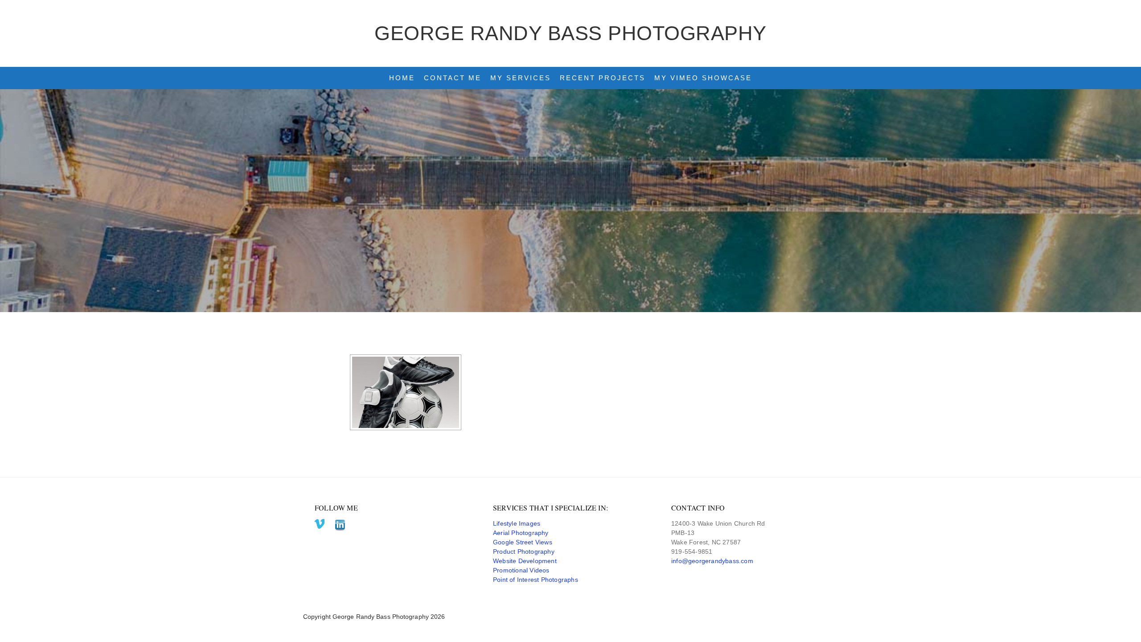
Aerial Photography (521, 532)
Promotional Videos (521, 570)
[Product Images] (405, 392)
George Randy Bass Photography (570, 33)
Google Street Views (522, 542)
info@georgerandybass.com (712, 560)
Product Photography (523, 551)
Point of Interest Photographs (535, 579)
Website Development (525, 560)
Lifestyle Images (516, 523)
